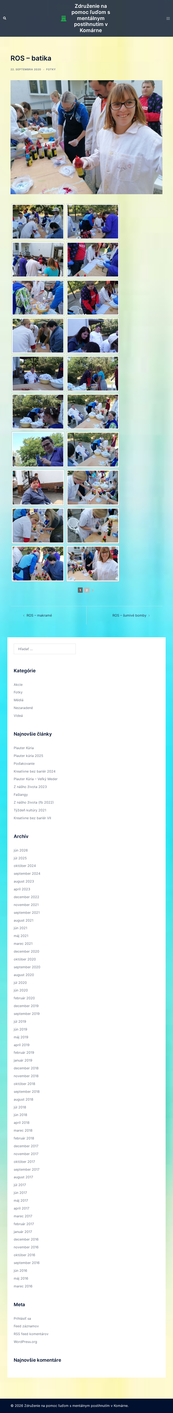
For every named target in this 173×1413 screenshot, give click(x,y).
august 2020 (24, 975)
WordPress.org (25, 1342)
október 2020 (25, 959)
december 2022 (26, 897)
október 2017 (24, 1161)
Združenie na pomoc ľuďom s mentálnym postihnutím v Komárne (91, 18)
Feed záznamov (26, 1326)
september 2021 (27, 912)
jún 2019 (20, 1029)
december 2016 (26, 1239)
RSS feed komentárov (31, 1334)
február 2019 (24, 1052)
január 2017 (23, 1232)
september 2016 (27, 1263)
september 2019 (27, 1014)
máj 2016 (21, 1278)
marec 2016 (23, 1286)
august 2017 (23, 1177)
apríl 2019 (22, 1045)
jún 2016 (20, 1270)
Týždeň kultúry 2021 (30, 810)
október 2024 (25, 866)
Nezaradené (23, 708)
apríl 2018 (22, 1122)
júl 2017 (20, 1185)
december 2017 (26, 1146)
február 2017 (24, 1224)
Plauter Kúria (24, 748)
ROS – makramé (39, 615)
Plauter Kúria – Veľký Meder (36, 779)
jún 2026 (21, 850)
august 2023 (24, 881)
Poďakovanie (24, 763)
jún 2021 (20, 928)
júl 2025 (20, 858)
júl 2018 (20, 1107)
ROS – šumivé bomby (129, 615)
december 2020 (26, 951)
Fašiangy (21, 794)
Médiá (18, 700)
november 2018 (26, 1076)
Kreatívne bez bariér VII (32, 818)
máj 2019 (21, 1037)
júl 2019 (20, 1021)
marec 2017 (23, 1216)
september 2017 (26, 1169)
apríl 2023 (22, 889)
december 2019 (26, 1006)
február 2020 (24, 998)
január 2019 (23, 1060)
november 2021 (26, 905)
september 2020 (27, 967)
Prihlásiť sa (22, 1318)
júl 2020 (20, 982)
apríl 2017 (21, 1208)
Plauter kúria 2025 (28, 756)
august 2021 (23, 920)
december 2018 (26, 1068)
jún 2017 (20, 1193)
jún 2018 (20, 1115)
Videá (18, 715)
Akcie (18, 684)
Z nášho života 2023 (30, 787)
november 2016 (26, 1247)
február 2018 (24, 1138)
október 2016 (24, 1255)
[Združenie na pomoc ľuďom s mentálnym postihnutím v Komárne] (63, 18)
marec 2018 (23, 1130)
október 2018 (24, 1084)
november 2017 (26, 1154)
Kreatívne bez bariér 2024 (34, 771)
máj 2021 (21, 936)
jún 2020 (21, 990)
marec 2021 (23, 943)
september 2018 (27, 1091)
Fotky (51, 69)
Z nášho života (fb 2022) (34, 802)
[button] (5, 18)
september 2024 (27, 873)
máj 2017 (21, 1200)
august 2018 (23, 1099)
